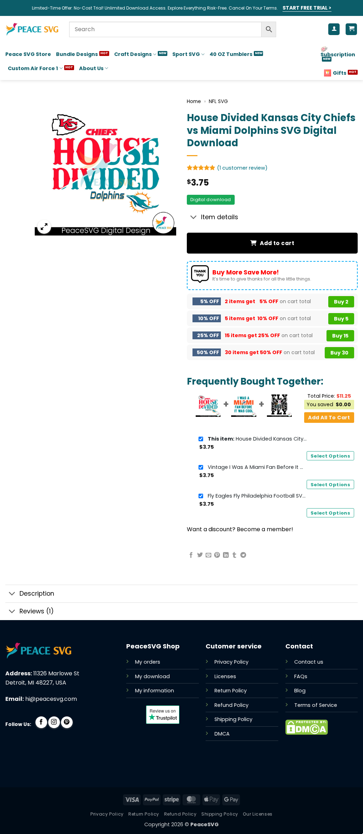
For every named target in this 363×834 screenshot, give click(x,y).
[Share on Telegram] (243, 555)
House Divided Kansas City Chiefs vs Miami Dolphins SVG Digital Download (257, 438)
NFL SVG (218, 101)
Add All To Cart (329, 417)
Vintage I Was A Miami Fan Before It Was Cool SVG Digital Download (257, 467)
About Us (91, 68)
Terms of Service (315, 705)
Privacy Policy (231, 661)
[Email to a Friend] (208, 555)
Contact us (308, 661)
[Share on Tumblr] (234, 555)
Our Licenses (257, 814)
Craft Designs (133, 54)
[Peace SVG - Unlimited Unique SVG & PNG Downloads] (31, 29)
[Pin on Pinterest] (217, 555)
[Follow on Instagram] (54, 722)
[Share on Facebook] (191, 555)
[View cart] (351, 29)
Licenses (225, 676)
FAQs (300, 676)
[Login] (334, 29)
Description (36, 593)
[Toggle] (194, 217)
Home (194, 101)
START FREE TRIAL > (307, 7)
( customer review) (242, 167)
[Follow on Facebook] (41, 722)
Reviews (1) (36, 611)
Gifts (339, 72)
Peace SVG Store (28, 54)
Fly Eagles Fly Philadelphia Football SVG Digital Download (257, 495)
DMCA (222, 733)
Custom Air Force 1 (33, 68)
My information (154, 690)
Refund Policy (231, 705)
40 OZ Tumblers (231, 54)
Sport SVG (186, 54)
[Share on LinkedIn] (226, 555)
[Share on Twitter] (200, 555)
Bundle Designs (77, 54)
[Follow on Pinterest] (67, 722)
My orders (147, 661)
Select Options (330, 456)
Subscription (337, 54)
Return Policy (230, 690)
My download (152, 676)
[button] (44, 227)
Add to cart (277, 243)
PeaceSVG (204, 824)
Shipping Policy (233, 719)
